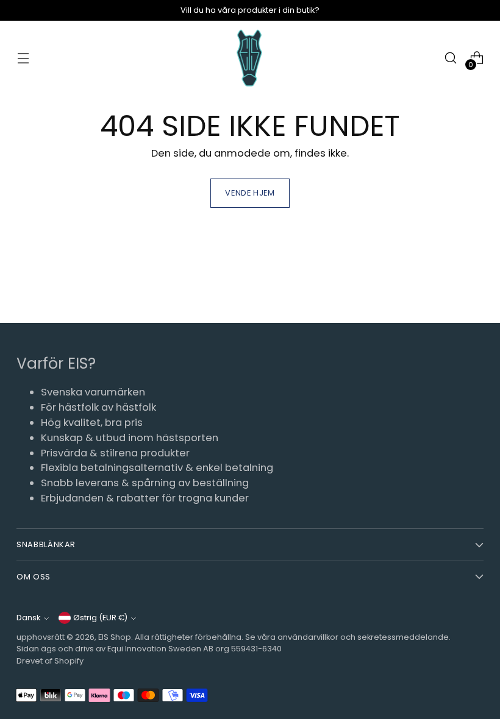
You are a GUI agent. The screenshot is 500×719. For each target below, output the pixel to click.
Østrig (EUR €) (100, 617)
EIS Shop (114, 637)
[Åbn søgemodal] (450, 58)
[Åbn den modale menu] (22, 58)
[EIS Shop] (250, 58)
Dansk (28, 617)
